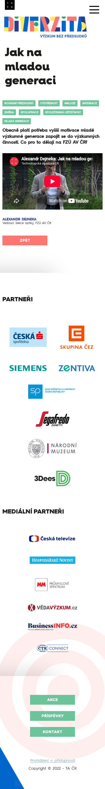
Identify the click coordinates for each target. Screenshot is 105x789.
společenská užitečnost (63, 112)
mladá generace (16, 121)
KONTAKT (52, 731)
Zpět (25, 240)
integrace (89, 103)
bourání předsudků (18, 103)
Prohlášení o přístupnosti (52, 760)
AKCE (52, 699)
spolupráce (29, 112)
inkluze (69, 103)
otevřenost (49, 103)
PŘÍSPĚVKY (53, 716)
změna (9, 112)
